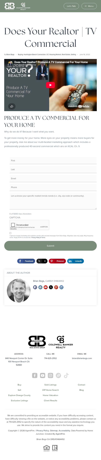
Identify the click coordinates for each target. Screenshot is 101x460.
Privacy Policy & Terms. (38, 237)
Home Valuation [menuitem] (50, 395)
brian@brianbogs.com (82, 358)
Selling (73, 54)
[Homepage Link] (17, 6)
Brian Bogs (10, 54)
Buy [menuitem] (19, 384)
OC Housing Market (53, 54)
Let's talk (71, 6)
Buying (20, 54)
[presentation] (29, 225)
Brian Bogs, (48, 281)
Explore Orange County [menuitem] (19, 395)
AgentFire (60, 433)
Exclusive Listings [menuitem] (19, 400)
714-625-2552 (50, 358)
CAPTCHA (14, 217)
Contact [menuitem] (81, 384)
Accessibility (64, 430)
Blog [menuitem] (81, 390)
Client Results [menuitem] (50, 400)
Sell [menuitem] (19, 390)
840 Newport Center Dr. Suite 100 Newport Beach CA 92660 (18, 361)
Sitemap (54, 430)
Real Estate (66, 54)
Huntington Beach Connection (35, 54)
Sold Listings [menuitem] (50, 384)
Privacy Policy (42, 430)
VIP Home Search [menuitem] (50, 390)
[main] (50, 171)
